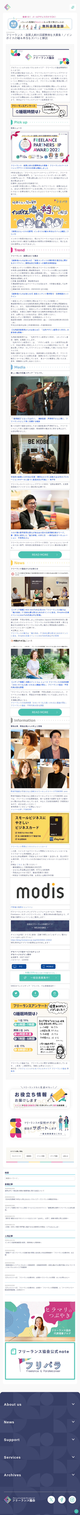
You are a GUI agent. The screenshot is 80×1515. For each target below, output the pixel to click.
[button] (76, 1511)
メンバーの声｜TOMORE (21, 809)
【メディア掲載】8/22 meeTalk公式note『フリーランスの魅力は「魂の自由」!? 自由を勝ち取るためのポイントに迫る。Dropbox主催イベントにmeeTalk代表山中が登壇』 (40, 612)
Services (12, 1457)
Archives (12, 1475)
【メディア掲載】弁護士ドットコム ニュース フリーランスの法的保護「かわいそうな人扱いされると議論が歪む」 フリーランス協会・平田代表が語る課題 (40, 684)
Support (12, 1440)
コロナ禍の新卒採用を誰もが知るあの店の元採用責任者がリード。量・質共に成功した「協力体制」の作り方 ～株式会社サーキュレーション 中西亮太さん (39, 535)
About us (13, 1404)
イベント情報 (40, 1156)
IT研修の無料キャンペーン (22, 907)
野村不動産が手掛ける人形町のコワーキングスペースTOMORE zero (39, 791)
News (9, 1422)
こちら (19, 864)
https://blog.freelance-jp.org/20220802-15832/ (31, 940)
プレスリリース (16, 1156)
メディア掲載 (54, 1156)
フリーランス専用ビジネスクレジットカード (29, 846)
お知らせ (65, 1156)
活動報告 (28, 1156)
